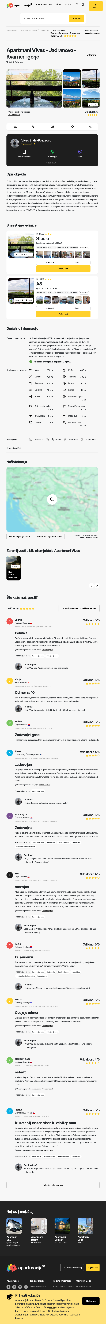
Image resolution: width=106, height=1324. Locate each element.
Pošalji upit (63, 269)
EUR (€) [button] (68, 4)
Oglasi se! (96, 6)
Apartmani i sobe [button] (44, 4)
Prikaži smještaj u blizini (19, 536)
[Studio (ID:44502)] (39, 254)
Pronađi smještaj (74, 1267)
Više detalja (84, 247)
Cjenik (77, 263)
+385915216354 (24, 156)
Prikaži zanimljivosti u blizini (49, 536)
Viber (80, 156)
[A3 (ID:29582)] (39, 300)
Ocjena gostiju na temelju (65, 34)
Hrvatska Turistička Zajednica (63, 1286)
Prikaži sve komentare (53, 1185)
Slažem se (91, 1301)
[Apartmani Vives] (34, 88)
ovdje (52, 1307)
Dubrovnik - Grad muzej (38, 1286)
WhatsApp (52, 156)
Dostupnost (50, 263)
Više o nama (51, 163)
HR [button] (60, 4)
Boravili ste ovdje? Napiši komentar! (79, 608)
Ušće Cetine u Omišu (83, 1286)
